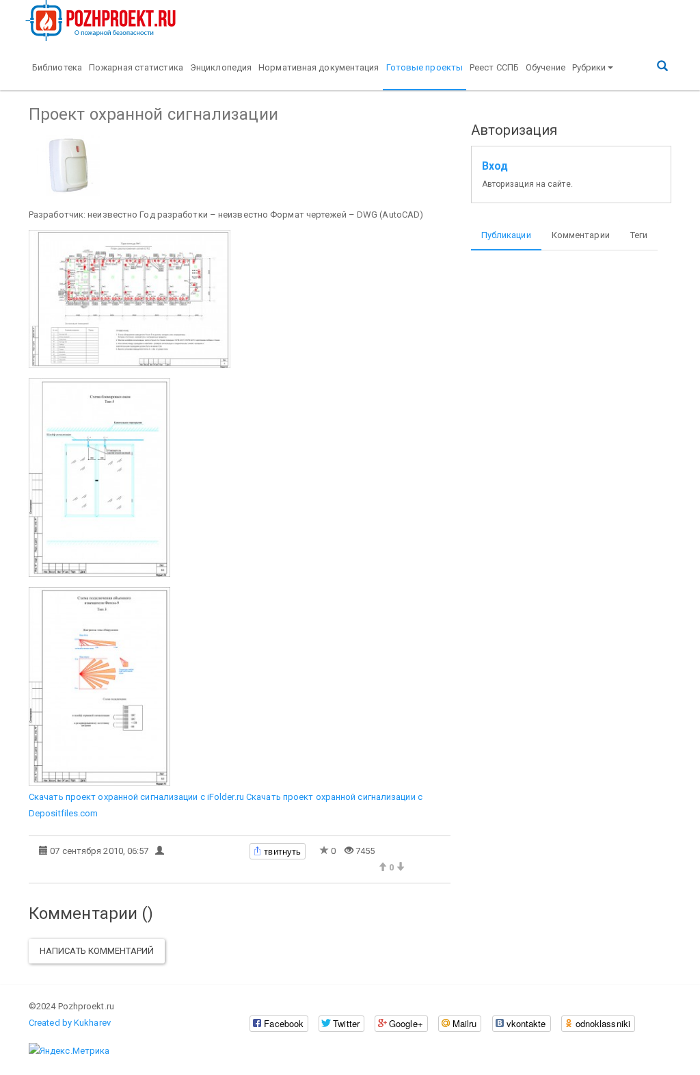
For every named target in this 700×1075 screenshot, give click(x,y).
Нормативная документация (318, 67)
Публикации (506, 235)
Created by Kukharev (70, 1023)
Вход (495, 166)
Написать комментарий (97, 951)
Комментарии (581, 235)
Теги (638, 235)
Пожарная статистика (136, 67)
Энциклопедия (221, 67)
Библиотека (57, 67)
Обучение (545, 67)
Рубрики (589, 67)
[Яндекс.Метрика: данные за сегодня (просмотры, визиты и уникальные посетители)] (69, 1051)
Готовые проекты (424, 67)
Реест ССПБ (494, 67)
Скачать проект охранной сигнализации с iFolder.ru (136, 797)
